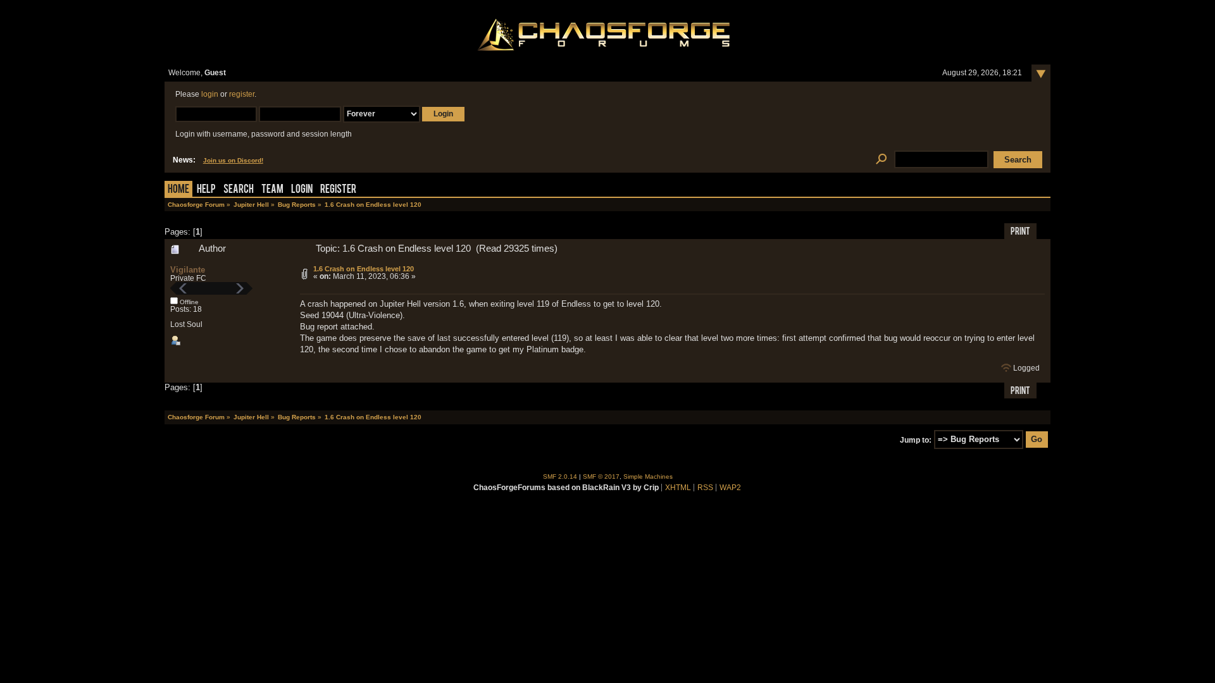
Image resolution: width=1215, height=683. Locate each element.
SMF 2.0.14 (560, 476)
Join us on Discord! (233, 160)
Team (272, 190)
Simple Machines (648, 476)
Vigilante (187, 269)
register (241, 94)
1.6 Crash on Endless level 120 (363, 269)
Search (238, 190)
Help (206, 190)
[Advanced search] (881, 159)
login (209, 94)
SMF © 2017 (601, 476)
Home (178, 190)
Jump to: (916, 439)
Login (302, 190)
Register (338, 190)
